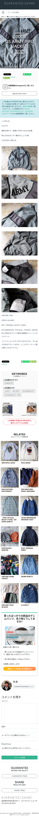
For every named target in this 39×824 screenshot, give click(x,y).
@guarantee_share (19, 93)
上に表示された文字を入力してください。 (17, 748)
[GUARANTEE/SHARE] (19, 3)
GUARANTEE (8, 383)
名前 (3, 727)
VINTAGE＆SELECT (17, 111)
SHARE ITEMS (19, 790)
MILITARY (5, 111)
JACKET (27, 109)
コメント (5, 701)
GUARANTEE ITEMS (19, 776)
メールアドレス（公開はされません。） (15, 735)
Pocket (12, 77)
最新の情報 (27, 106)
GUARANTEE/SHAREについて (24, 686)
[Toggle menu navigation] (3, 12)
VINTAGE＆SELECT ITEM (12, 395)
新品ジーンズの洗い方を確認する (20, 669)
